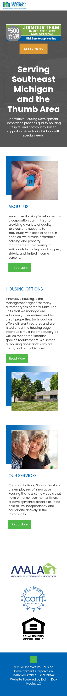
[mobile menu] (62, 5)
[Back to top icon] (33, 659)
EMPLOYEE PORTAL (25, 675)
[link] (33, 32)
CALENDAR (47, 675)
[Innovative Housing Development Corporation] (15, 5)
